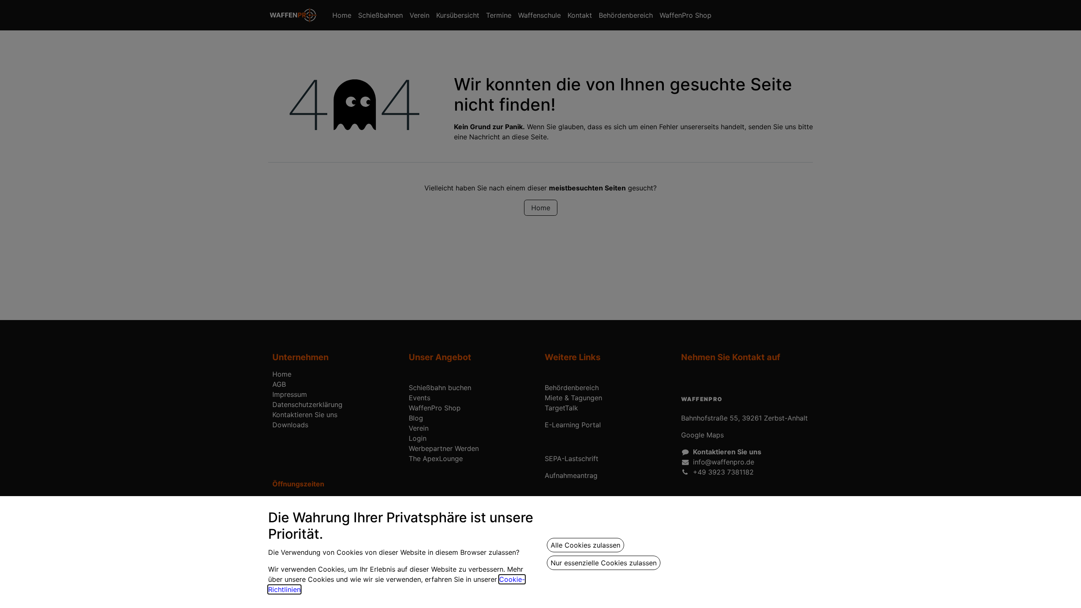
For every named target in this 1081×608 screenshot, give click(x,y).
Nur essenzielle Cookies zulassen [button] (604, 563)
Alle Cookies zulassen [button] (585, 545)
